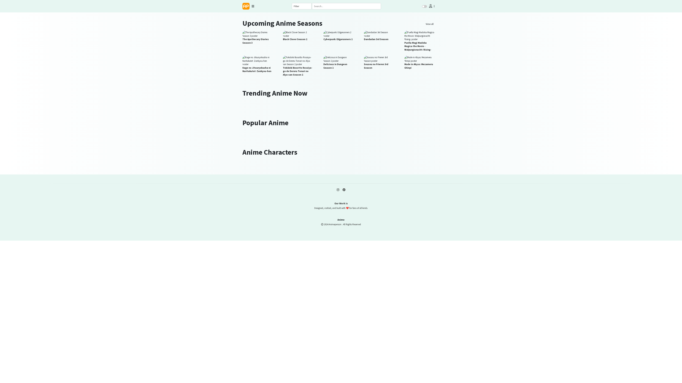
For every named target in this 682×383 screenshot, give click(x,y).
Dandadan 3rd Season (376, 39)
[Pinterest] (344, 190)
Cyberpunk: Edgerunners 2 (338, 39)
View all (430, 24)
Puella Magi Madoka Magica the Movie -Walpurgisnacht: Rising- (417, 46)
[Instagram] (338, 190)
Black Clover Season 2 (295, 39)
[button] (431, 6)
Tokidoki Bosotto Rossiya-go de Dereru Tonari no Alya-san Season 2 (297, 71)
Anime (341, 219)
